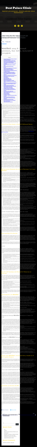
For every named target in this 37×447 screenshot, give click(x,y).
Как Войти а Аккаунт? (7, 94)
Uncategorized (4, 43)
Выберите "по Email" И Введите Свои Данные (9, 84)
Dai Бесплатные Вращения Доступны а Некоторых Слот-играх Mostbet (10, 62)
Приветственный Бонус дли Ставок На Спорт (10, 81)
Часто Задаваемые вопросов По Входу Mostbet (10, 90)
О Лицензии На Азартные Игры (8, 99)
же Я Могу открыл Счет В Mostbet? (9, 88)
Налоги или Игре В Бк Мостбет (8, 66)
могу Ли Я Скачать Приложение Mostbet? (10, 82)
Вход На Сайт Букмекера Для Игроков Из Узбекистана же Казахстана (10, 68)
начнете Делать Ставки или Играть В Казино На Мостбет (9, 92)
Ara (3, 422)
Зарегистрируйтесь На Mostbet (9, 69)
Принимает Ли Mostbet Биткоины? (9, 72)
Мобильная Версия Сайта (8, 79)
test (4, 429)
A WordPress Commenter (6, 442)
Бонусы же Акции (6, 93)
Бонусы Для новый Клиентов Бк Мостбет (10, 75)
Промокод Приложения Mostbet (9, 85)
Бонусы (5, 67)
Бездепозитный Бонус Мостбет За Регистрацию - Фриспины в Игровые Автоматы (9, 97)
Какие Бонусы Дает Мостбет (8, 101)
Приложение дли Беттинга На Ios (9, 76)
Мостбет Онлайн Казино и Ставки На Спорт (9, 65)
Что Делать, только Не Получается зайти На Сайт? (10, 96)
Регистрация (6, 77)
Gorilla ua (5, 430)
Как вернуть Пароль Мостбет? (8, 91)
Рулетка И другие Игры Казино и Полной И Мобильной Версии (10, 59)
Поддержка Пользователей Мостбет (9, 60)
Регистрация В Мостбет (7, 78)
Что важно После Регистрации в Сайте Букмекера (10, 63)
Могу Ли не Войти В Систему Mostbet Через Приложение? (9, 100)
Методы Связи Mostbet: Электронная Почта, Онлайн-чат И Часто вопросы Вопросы (9, 73)
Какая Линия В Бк (6, 77)
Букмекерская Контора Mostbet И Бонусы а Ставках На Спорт (10, 71)
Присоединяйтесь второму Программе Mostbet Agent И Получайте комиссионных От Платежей (10, 87)
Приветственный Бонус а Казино (9, 80)
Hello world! (12, 442)
